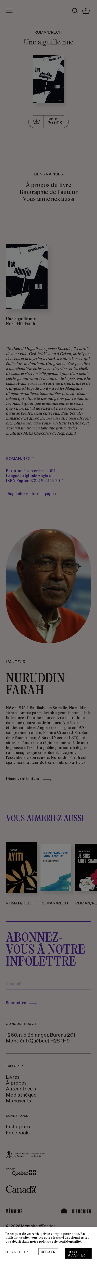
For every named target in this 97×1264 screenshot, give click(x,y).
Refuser (48, 1252)
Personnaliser (18, 1252)
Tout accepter (76, 1253)
